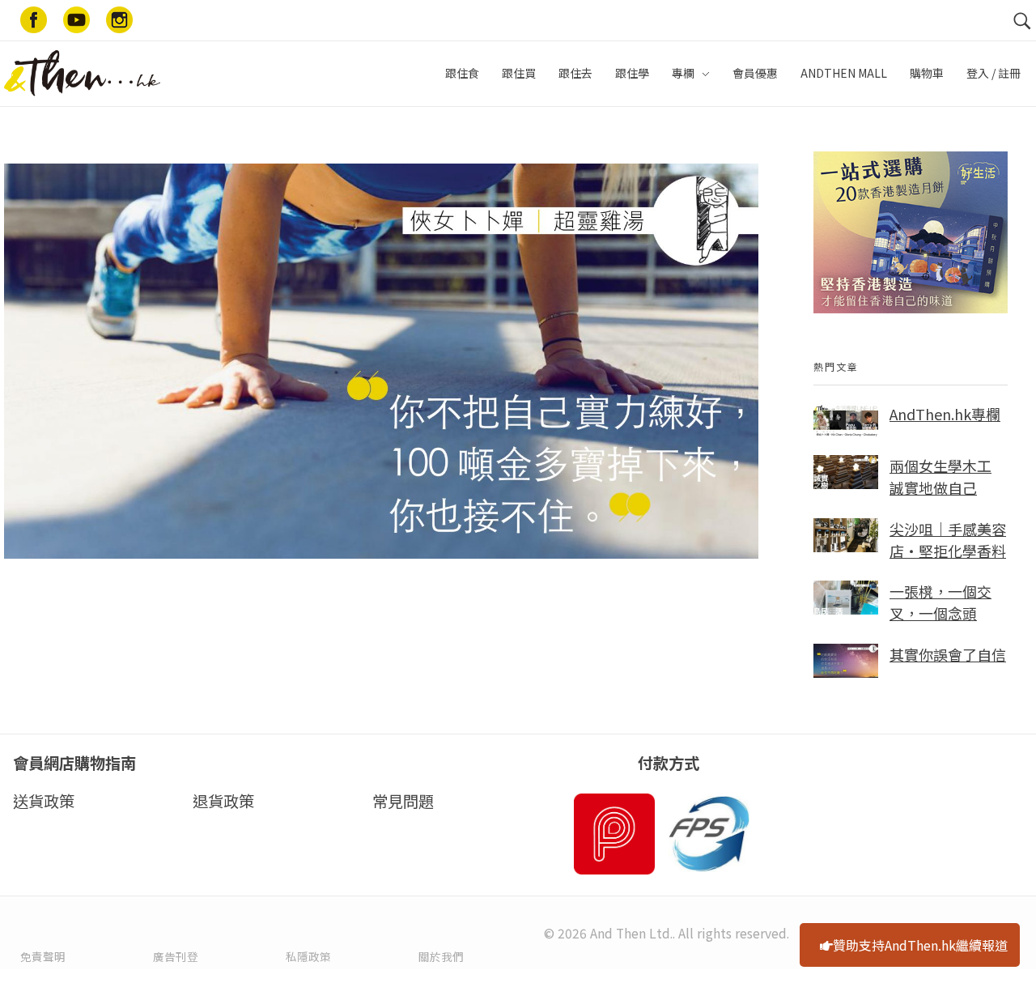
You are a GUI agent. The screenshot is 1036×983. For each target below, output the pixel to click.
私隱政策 (308, 956)
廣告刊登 (175, 956)
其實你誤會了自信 (948, 654)
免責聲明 (43, 956)
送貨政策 (43, 800)
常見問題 (403, 800)
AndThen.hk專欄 (945, 413)
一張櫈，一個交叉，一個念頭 (940, 602)
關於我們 (441, 956)
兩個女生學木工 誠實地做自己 (940, 476)
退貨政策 (223, 800)
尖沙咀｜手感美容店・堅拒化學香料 (948, 539)
